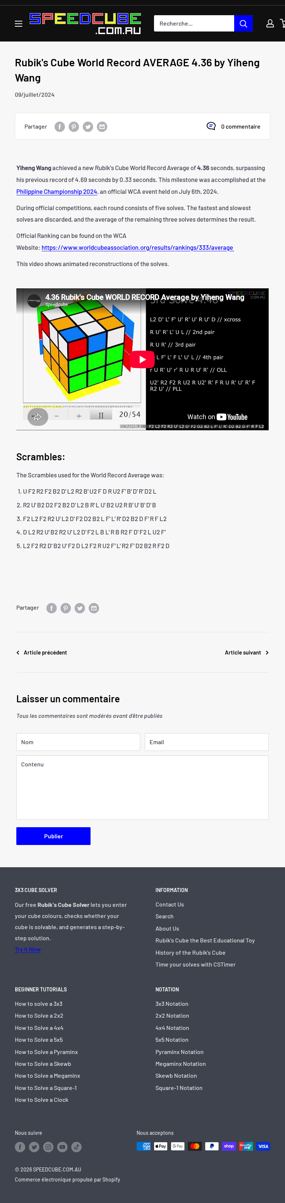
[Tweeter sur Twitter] (88, 126)
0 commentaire (241, 126)
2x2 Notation (172, 1015)
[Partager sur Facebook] (60, 126)
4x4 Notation (172, 1027)
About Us (167, 928)
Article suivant (243, 652)
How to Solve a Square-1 (46, 1087)
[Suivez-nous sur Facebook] (20, 1147)
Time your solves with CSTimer (195, 964)
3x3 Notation (172, 1003)
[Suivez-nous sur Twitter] (34, 1147)
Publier (53, 835)
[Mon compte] (270, 23)
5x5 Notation (172, 1039)
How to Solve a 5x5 (39, 1039)
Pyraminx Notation (179, 1051)
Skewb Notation (176, 1075)
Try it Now (28, 948)
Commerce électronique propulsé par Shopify (67, 1179)
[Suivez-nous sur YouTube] (62, 1147)
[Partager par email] (102, 126)
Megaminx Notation (180, 1063)
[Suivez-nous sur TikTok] (76, 1147)
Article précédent (45, 652)
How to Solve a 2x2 (39, 1015)
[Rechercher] (243, 23)
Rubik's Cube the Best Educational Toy (205, 940)
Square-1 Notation (179, 1087)
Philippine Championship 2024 (56, 191)
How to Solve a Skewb (43, 1063)
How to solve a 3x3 (38, 1003)
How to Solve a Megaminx (47, 1075)
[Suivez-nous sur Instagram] (48, 1147)
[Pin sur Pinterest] (74, 126)
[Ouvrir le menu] (18, 24)
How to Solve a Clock (41, 1099)
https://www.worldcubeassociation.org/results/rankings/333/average (138, 247)
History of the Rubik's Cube (190, 952)
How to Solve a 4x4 (39, 1027)
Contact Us (169, 904)
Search (164, 915)
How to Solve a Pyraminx (46, 1051)
